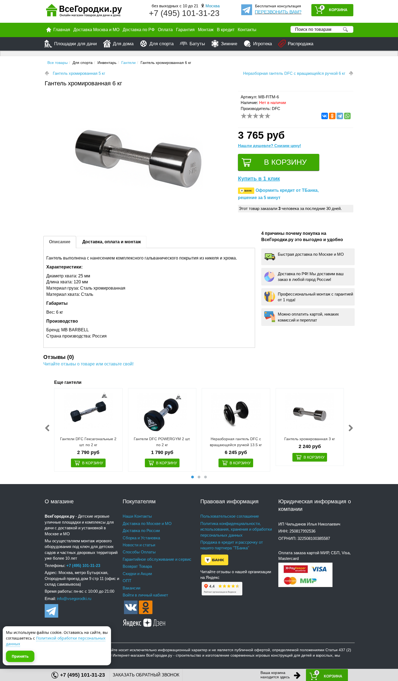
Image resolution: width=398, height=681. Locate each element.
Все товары (57, 62)
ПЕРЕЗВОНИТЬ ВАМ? (278, 12)
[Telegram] (340, 116)
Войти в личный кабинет (145, 595)
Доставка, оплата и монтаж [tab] (111, 241)
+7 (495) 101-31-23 (184, 13)
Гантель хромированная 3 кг (309, 439)
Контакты (247, 29)
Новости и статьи (139, 545)
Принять (20, 656)
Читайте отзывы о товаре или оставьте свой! (88, 364)
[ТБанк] (214, 559)
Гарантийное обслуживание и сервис (157, 559)
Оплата (165, 29)
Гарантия (185, 29)
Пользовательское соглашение (229, 516)
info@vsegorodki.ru (74, 598)
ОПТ (127, 580)
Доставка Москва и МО (96, 29)
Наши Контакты (137, 516)
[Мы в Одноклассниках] (145, 607)
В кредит (225, 29)
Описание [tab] (59, 241)
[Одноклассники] (332, 116)
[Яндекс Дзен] (144, 622)
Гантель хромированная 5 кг (79, 73)
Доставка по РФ (139, 29)
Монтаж (206, 29)
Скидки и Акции (137, 573)
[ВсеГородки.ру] (84, 11)
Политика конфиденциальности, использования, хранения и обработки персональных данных (236, 529)
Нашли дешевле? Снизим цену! (269, 145)
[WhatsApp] (347, 116)
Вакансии (131, 588)
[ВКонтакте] (324, 116)
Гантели (128, 62)
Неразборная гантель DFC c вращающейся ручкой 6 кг (294, 73)
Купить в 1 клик (259, 178)
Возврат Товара (137, 566)
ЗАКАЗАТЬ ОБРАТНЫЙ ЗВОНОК (146, 675)
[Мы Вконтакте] (131, 607)
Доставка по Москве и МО (147, 523)
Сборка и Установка (141, 538)
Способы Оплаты (139, 552)
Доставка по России (141, 530)
